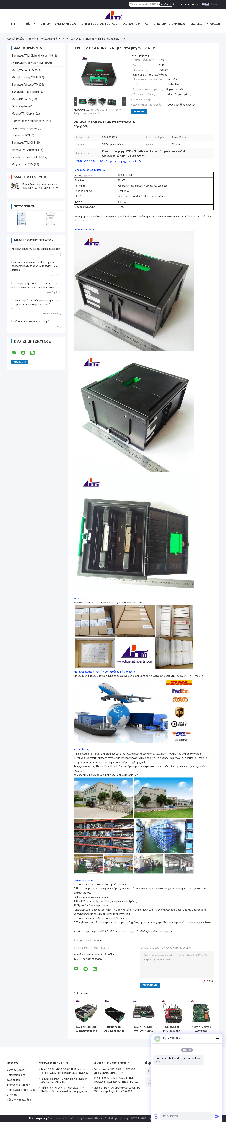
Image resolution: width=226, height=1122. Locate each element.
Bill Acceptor (19, 106)
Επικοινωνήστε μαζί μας (169, 23)
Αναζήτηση (166, 4)
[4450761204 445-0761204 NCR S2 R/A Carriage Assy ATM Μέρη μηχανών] (143, 1011)
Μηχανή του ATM (22, 164)
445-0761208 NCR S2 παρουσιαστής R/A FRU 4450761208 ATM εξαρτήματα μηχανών (86, 1029)
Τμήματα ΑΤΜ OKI (23, 142)
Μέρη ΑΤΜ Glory (21, 113)
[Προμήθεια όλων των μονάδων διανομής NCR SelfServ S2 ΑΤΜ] (15, 186)
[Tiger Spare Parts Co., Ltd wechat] (34, 352)
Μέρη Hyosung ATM (24, 77)
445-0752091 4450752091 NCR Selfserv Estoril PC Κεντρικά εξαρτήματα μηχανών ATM (64, 1071)
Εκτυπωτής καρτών (24, 128)
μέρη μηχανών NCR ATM (98, 931)
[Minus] (217, 1038)
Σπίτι (14, 23)
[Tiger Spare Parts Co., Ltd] (113, 15)
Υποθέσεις (214, 23)
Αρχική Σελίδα (15, 38)
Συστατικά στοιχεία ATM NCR (130, 931)
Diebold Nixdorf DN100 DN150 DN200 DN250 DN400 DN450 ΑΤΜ (114, 1071)
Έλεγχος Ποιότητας (135, 23)
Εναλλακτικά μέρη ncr (161, 931)
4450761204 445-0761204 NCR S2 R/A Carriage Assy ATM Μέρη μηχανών (143, 1029)
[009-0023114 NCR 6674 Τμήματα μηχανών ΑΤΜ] (98, 75)
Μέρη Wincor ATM (22, 70)
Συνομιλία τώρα (189, 4)
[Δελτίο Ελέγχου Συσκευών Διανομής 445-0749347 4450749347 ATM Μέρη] (201, 1011)
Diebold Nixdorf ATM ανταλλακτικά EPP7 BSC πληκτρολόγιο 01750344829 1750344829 (117, 1090)
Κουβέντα (139, 111)
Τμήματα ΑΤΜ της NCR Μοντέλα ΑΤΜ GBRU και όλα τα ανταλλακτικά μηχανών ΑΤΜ (64, 1090)
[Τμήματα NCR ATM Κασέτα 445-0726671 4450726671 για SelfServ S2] (114, 1011)
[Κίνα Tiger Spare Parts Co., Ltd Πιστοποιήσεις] (21, 218)
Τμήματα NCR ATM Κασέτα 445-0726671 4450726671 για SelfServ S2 (114, 1029)
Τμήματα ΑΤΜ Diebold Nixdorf (30, 55)
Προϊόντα (29, 23)
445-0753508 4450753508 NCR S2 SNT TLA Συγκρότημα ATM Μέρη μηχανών (172, 1029)
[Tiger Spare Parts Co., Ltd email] (15, 352)
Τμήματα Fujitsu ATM (24, 84)
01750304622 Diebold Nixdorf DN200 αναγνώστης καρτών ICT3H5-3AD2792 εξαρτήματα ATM (116, 1080)
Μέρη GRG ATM (21, 99)
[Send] (217, 1116)
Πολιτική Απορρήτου (41, 1118)
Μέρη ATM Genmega (24, 150)
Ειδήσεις (196, 23)
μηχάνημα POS (20, 135)
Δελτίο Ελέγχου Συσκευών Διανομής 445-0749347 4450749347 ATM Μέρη (201, 1029)
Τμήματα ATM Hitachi (25, 92)
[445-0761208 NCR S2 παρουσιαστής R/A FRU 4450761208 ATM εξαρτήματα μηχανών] (86, 1011)
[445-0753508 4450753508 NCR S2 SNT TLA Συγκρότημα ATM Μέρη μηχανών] (172, 1011)
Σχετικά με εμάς (66, 23)
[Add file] (156, 1116)
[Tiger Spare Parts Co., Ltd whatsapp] (25, 352)
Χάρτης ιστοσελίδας (19, 1099)
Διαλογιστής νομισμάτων (27, 121)
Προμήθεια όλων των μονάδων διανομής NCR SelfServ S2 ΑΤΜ (64, 1080)
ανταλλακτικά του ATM (26, 157)
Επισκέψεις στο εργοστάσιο (99, 23)
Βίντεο (45, 23)
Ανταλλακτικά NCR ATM (54, 38)
